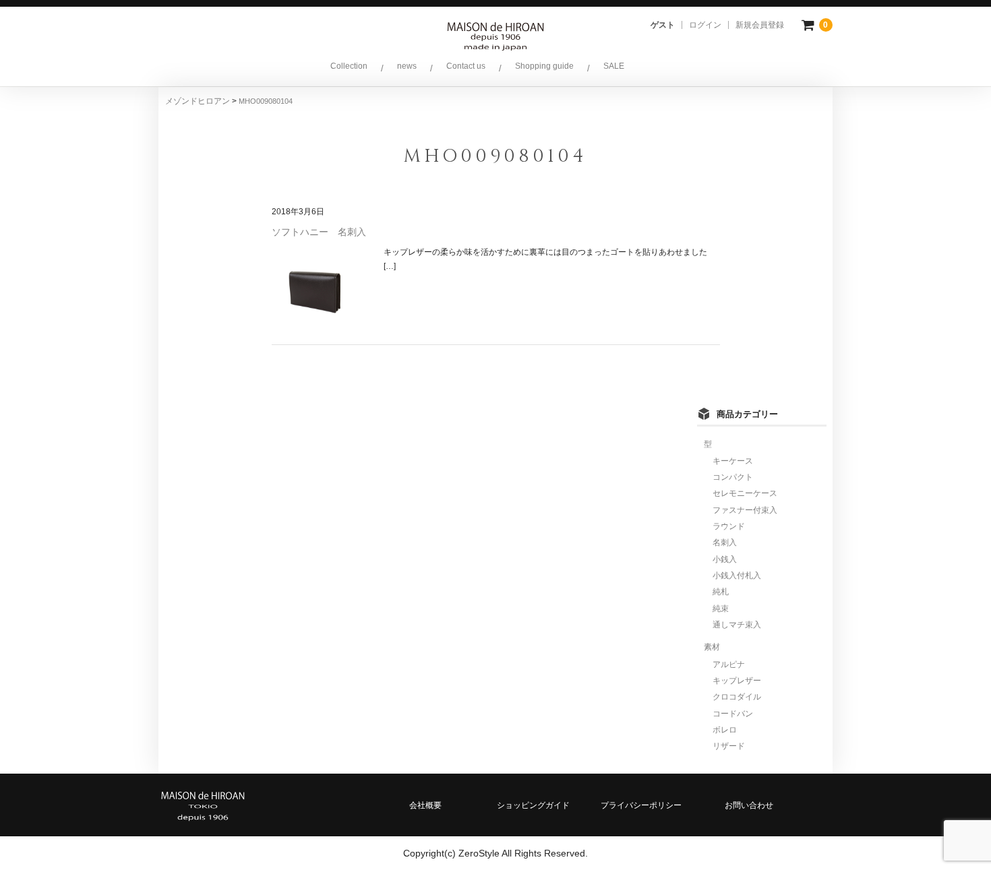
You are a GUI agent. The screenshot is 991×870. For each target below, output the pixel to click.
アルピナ (729, 664)
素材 (712, 647)
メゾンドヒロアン (198, 101)
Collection (348, 66)
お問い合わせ (749, 805)
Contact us (465, 66)
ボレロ (725, 730)
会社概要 (425, 805)
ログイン (705, 25)
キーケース (733, 461)
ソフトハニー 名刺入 (319, 231)
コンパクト (733, 477)
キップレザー (737, 680)
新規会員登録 (759, 25)
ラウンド (729, 526)
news (407, 66)
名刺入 (725, 542)
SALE (613, 66)
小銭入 (725, 559)
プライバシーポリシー (641, 805)
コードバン (733, 713)
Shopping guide (544, 66)
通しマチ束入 (737, 624)
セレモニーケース (745, 493)
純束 (721, 608)
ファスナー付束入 (745, 510)
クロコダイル (737, 697)
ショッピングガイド (533, 805)
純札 (721, 591)
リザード (729, 746)
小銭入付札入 (737, 575)
